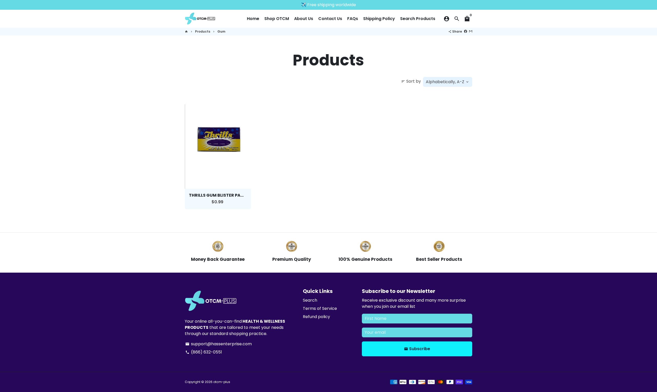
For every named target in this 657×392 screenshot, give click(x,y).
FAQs (352, 19)
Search (310, 300)
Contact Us (330, 19)
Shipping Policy (379, 19)
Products (202, 31)
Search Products (417, 19)
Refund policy (316, 317)
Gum (221, 31)
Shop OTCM (276, 19)
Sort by (411, 81)
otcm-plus (221, 382)
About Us (303, 19)
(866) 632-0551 (203, 352)
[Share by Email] (470, 31)
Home (253, 19)
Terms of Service (320, 308)
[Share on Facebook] (465, 31)
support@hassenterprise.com (218, 344)
